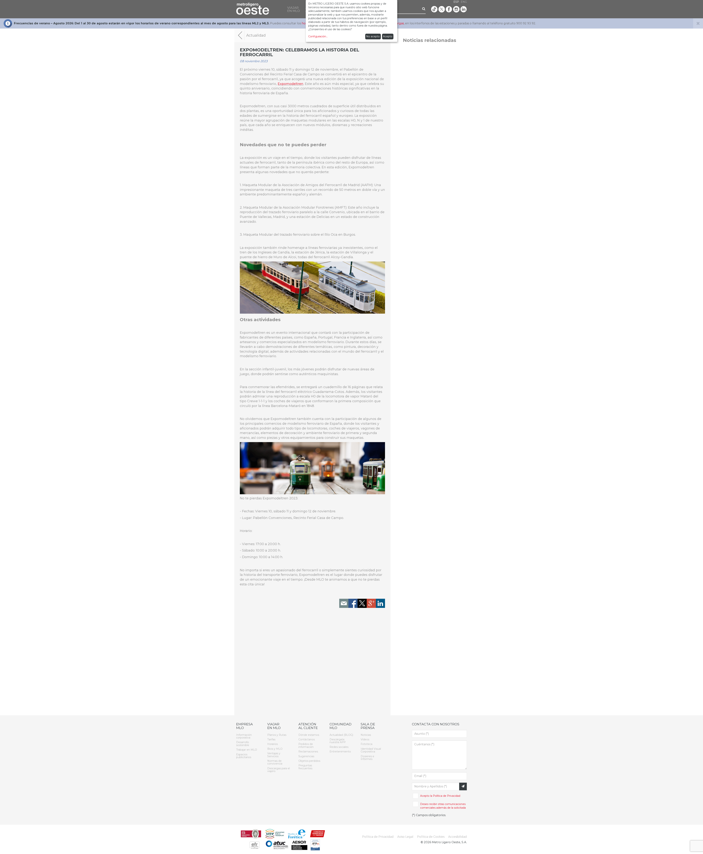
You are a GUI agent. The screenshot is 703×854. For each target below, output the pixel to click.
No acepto (373, 36)
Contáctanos (306, 739)
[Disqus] (312, 663)
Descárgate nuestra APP (338, 741)
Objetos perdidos (309, 761)
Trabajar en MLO (246, 749)
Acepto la (440, 795)
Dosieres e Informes (367, 757)
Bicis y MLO (274, 748)
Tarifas (271, 739)
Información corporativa (244, 736)
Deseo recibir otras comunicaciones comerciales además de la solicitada (443, 805)
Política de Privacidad (446, 795)
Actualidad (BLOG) (341, 735)
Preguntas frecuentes (305, 767)
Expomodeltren (290, 84)
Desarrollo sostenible (242, 744)
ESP (456, 1)
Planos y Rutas (276, 735)
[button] (293, 9)
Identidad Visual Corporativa (371, 750)
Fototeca (366, 744)
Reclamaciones (308, 751)
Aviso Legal (405, 836)
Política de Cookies (431, 836)
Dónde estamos (308, 735)
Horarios (272, 744)
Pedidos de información (306, 745)
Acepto (387, 36)
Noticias (366, 735)
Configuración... (318, 36)
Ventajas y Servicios (273, 755)
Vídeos (365, 739)
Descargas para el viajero (278, 770)
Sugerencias (306, 756)
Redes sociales (339, 747)
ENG (464, 1)
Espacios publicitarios (243, 756)
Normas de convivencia (274, 762)
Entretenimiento (340, 751)
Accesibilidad (457, 836)
